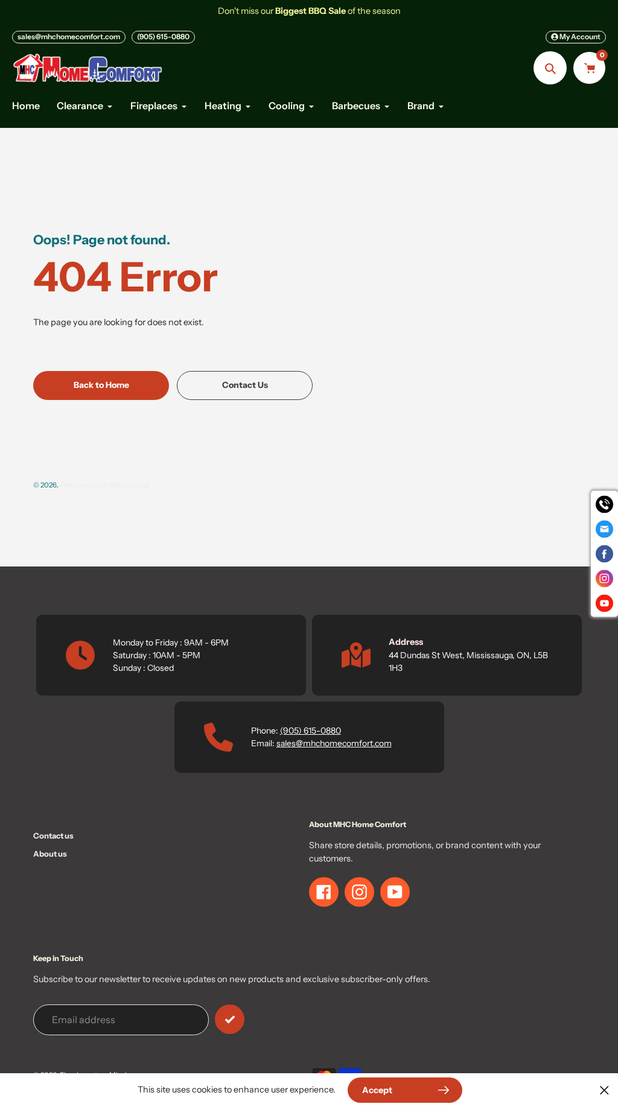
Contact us (53, 835)
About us (50, 853)
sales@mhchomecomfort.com (69, 36)
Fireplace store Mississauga (105, 485)
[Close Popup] (604, 1089)
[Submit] (229, 1019)
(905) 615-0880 (163, 36)
